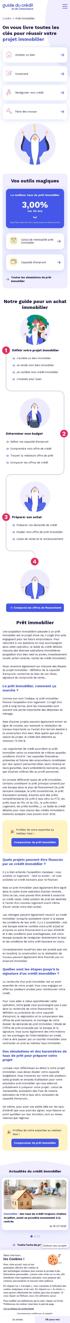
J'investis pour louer (29, 379)
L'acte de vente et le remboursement (39, 538)
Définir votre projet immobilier (35, 350)
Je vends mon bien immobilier (35, 365)
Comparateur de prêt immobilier (35, 1142)
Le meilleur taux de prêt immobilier (35, 195)
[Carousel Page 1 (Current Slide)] (31, 1236)
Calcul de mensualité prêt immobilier (37, 241)
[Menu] (65, 6)
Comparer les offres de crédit (29, 462)
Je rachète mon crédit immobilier (37, 372)
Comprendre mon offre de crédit (30, 448)
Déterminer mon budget (24, 433)
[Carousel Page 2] (35, 1236)
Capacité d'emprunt (33, 262)
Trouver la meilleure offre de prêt (31, 455)
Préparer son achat (27, 517)
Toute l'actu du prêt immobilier (37, 1244)
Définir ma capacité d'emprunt (29, 441)
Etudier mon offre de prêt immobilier (39, 532)
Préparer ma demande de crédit (36, 525)
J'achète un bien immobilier (33, 358)
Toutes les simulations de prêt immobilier (31, 279)
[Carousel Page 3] (38, 1236)
